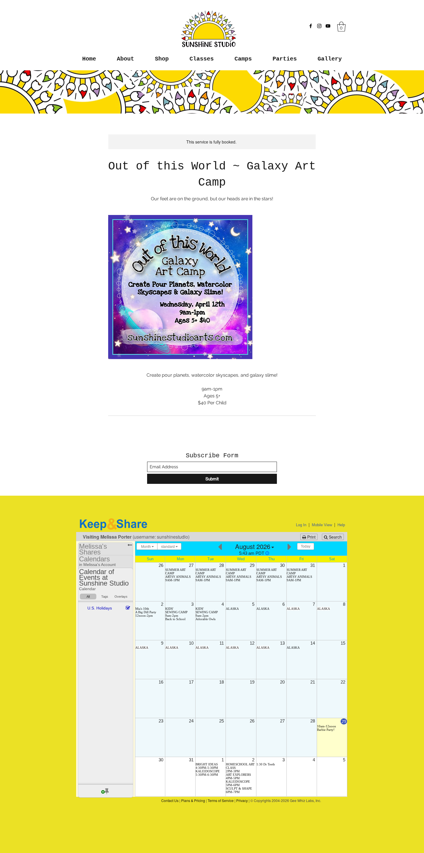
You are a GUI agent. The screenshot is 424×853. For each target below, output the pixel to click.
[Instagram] (319, 26)
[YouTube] (328, 26)
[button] (341, 27)
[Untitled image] (180, 287)
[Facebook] (311, 26)
